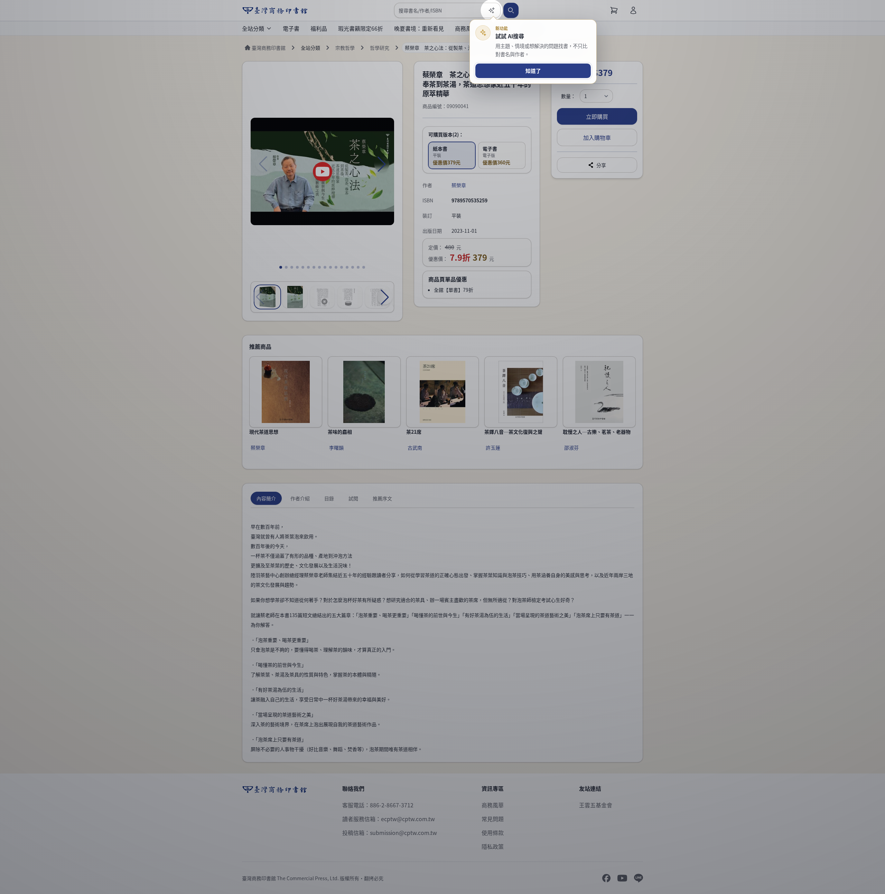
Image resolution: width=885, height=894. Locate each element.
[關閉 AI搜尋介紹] (442, 447)
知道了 (533, 70)
